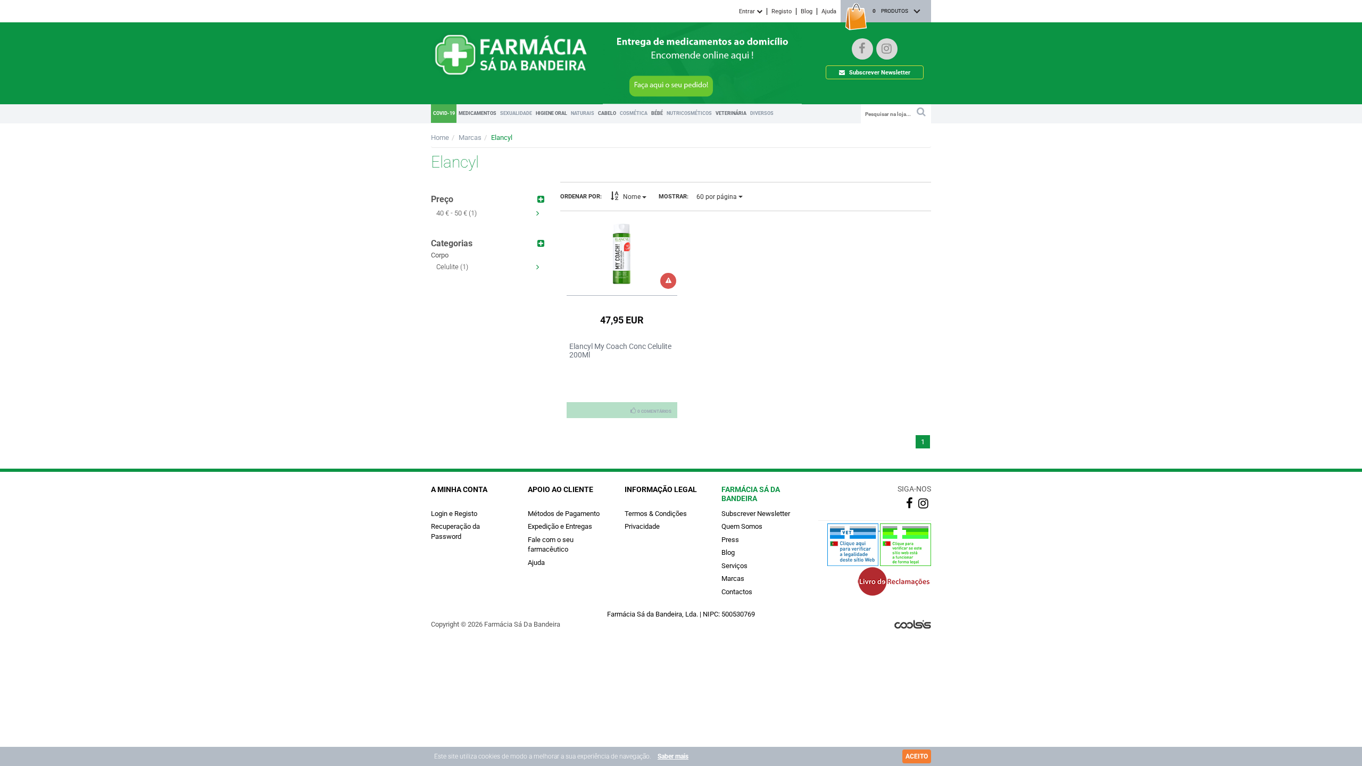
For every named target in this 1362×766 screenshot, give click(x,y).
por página (717, 197)
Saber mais (673, 756)
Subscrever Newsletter (879, 72)
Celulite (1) (452, 267)
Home (440, 137)
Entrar (748, 11)
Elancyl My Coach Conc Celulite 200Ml (620, 350)
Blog (806, 11)
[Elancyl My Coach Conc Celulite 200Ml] (622, 254)
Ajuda (828, 11)
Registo (781, 11)
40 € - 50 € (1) (456, 213)
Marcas (470, 137)
